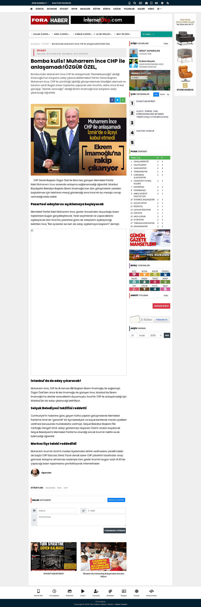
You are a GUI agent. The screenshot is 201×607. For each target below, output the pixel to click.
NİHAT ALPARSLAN (149, 50)
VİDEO (151, 8)
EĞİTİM (96, 8)
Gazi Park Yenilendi (61, 3)
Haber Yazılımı (121, 604)
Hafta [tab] (162, 94)
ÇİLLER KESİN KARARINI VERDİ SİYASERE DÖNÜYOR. (151, 65)
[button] (159, 9)
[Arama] (134, 3)
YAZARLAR (129, 8)
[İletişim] (140, 3)
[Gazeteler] (156, 3)
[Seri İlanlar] (151, 3)
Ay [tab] (168, 94)
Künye (136, 595)
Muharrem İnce (46, 184)
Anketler (110, 595)
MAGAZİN (85, 8)
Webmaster (151, 595)
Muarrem (50, 488)
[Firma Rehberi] (146, 3)
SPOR (74, 8)
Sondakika (54, 595)
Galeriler (69, 595)
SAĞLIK (117, 8)
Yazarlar (96, 595)
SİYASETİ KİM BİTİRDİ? (143, 103)
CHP (66, 488)
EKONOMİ (52, 8)
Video (83, 595)
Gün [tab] (156, 94)
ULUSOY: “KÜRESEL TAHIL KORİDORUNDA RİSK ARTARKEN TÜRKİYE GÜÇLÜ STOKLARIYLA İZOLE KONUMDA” (148, 114)
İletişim (124, 595)
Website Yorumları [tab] (116, 500)
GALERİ (141, 8)
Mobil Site (38, 595)
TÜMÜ (165, 44)
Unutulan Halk (145, 53)
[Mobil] (129, 3)
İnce (59, 488)
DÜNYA (106, 8)
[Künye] (162, 3)
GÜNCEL (40, 8)
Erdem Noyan (147, 61)
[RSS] (167, 3)
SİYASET (64, 8)
